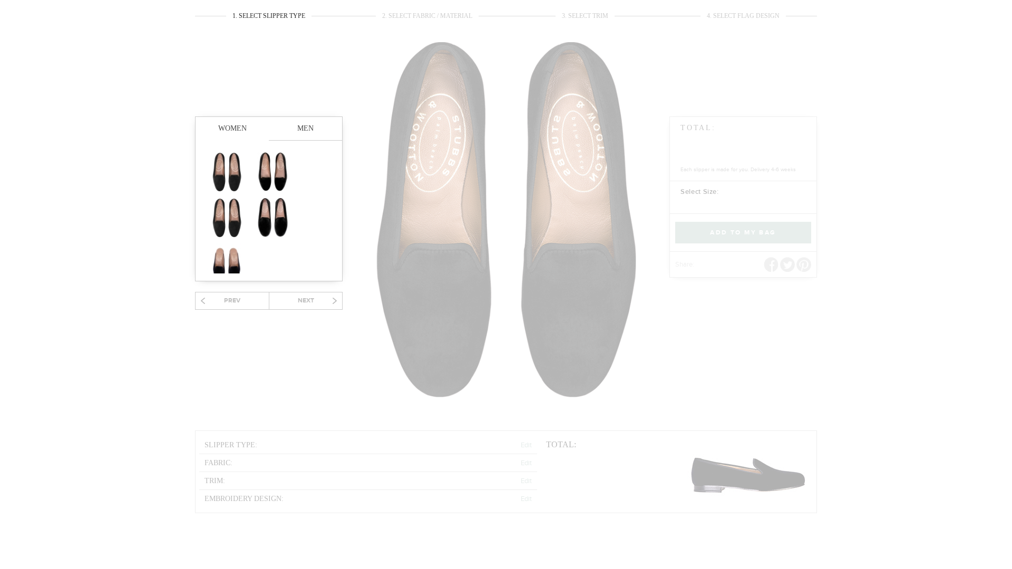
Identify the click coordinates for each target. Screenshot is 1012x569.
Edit (526, 445)
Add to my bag (743, 233)
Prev (232, 301)
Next (306, 301)
